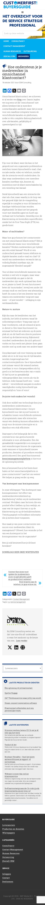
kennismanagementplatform (16, 458)
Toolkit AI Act (10, 745)
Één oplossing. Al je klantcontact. (19, 688)
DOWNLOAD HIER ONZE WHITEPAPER (20, 552)
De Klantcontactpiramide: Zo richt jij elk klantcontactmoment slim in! (22, 789)
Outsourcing (8, 857)
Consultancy (8, 845)
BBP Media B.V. (26, 896)
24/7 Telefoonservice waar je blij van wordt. (23, 698)
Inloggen (6, 874)
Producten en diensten (13, 829)
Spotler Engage (11, 693)
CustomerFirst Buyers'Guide (22, 4)
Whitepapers (8, 832)
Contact (6, 878)
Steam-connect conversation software (21, 703)
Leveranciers (8, 825)
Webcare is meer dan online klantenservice (17, 775)
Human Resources (10, 853)
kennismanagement (18, 602)
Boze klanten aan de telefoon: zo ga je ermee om (25, 583)
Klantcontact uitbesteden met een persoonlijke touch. (19, 709)
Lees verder (21, 640)
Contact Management (21, 599)
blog (19, 99)
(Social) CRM (8, 861)
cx (9, 602)
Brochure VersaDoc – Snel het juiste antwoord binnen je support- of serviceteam (20, 759)
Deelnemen (7, 881)
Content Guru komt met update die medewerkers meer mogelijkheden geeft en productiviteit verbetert (19, 575)
